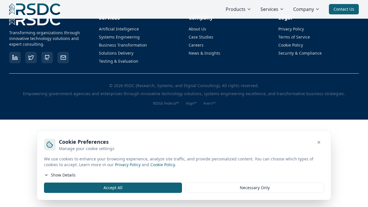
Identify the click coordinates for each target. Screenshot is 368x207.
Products (236, 9)
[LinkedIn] (15, 57)
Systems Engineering (119, 37)
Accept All (112, 187)
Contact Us (344, 9)
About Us (197, 29)
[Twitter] (31, 57)
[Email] (63, 57)
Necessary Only (255, 187)
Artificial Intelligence (119, 29)
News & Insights (204, 53)
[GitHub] (47, 57)
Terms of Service (294, 37)
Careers (196, 45)
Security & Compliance (300, 53)
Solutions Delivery (116, 53)
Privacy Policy (291, 29)
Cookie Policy (290, 45)
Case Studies (201, 37)
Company (303, 9)
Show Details (63, 175)
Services (269, 9)
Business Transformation (123, 45)
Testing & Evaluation (118, 61)
